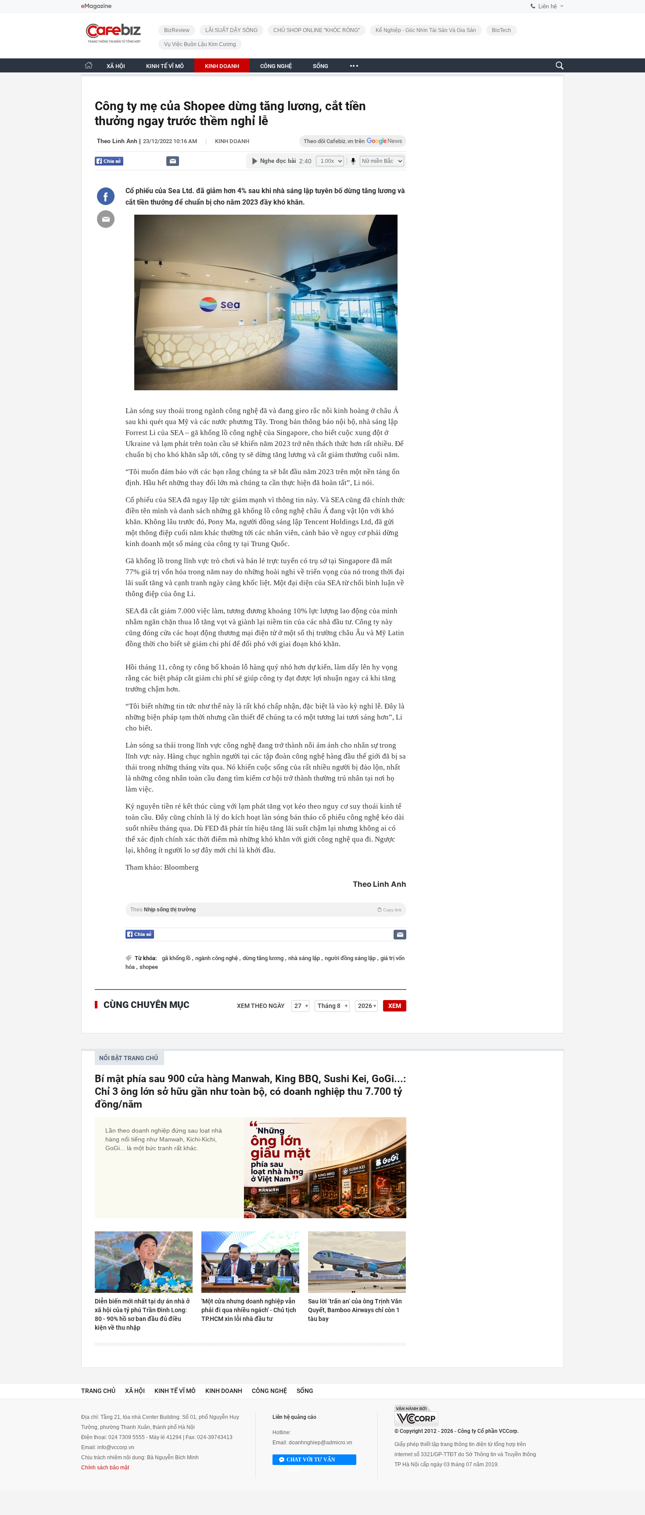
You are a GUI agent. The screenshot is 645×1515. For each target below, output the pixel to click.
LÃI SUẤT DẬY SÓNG (231, 30)
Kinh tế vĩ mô (175, 1390)
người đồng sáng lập (351, 958)
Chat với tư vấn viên (311, 1461)
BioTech (501, 30)
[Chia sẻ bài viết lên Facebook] (106, 196)
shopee (149, 967)
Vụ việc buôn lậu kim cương (200, 44)
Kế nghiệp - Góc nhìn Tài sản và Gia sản (426, 30)
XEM (394, 1005)
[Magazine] (96, 6)
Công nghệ (269, 1390)
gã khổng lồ (177, 958)
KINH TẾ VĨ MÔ (165, 66)
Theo (265, 910)
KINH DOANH (222, 66)
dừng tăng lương (264, 958)
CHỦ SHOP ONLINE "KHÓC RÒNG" (316, 30)
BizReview (177, 30)
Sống (305, 1390)
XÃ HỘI (116, 66)
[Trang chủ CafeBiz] (89, 65)
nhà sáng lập (304, 958)
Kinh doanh (232, 141)
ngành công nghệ (217, 958)
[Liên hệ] (172, 161)
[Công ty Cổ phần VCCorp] (416, 1415)
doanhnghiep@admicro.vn (320, 1442)
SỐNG (320, 66)
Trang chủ (98, 1390)
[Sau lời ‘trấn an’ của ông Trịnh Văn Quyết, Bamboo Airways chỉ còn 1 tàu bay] (357, 1262)
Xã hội (135, 1390)
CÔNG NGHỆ (276, 66)
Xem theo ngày (261, 1005)
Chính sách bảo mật (105, 1468)
